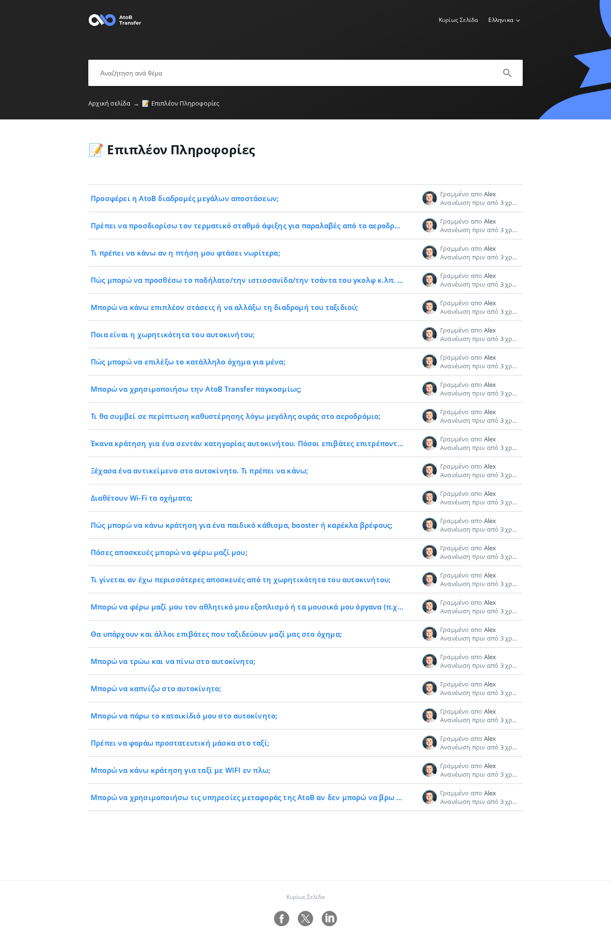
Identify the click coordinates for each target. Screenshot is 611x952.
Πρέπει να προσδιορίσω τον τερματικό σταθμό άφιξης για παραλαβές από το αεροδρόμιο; (252, 225)
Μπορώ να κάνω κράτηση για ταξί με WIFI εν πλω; (180, 770)
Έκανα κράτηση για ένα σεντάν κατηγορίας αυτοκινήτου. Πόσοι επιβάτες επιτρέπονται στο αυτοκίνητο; (278, 443)
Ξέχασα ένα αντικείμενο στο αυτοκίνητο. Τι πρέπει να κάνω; (199, 470)
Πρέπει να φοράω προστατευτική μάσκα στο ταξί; (180, 743)
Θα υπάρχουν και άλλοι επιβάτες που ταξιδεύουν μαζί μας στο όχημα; (216, 634)
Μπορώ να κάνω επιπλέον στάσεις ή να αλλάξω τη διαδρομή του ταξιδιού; (224, 307)
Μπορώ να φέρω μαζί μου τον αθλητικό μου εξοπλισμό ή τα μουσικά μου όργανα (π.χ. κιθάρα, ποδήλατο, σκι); (289, 606)
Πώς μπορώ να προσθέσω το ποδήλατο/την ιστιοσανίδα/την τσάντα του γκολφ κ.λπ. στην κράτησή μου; (279, 280)
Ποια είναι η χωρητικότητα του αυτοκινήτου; (172, 334)
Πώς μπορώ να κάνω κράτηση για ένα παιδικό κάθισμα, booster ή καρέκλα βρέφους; (241, 525)
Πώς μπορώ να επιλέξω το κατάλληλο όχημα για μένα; (188, 361)
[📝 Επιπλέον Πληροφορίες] (114, 24)
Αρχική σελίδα (113, 103)
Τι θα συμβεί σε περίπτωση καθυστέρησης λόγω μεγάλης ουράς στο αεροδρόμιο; (236, 416)
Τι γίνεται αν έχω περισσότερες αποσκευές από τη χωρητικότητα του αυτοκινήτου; (240, 579)
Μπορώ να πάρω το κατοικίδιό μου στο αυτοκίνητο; (184, 715)
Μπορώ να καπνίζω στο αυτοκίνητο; (156, 688)
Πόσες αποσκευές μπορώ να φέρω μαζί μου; (169, 552)
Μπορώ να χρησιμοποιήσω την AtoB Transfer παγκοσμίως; (196, 389)
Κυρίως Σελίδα (458, 20)
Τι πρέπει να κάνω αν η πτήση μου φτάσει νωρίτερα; (185, 252)
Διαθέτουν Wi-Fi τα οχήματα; (141, 498)
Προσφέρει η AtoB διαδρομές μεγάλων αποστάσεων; (185, 198)
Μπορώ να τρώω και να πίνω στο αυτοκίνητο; (173, 661)
